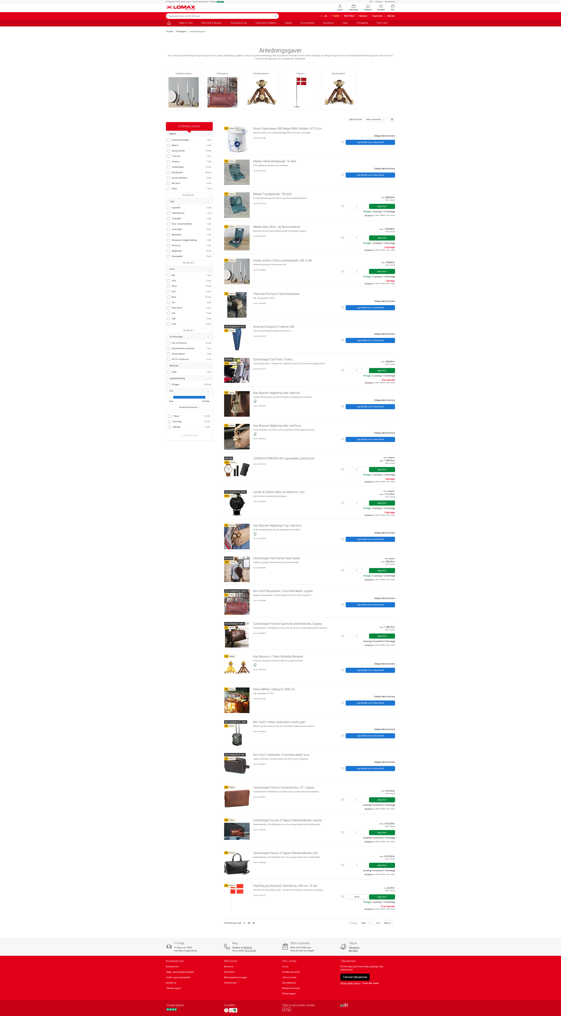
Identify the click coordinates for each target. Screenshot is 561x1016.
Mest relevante (374, 119)
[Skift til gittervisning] (392, 119)
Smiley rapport (289, 993)
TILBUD (335, 16)
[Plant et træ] (233, 1010)
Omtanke (378, 2)
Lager (345, 22)
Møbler (288, 22)
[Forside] (169, 23)
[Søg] (275, 16)
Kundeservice (390, 2)
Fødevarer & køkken (266, 22)
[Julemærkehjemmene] (226, 1010)
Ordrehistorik (230, 983)
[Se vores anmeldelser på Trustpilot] (172, 1009)
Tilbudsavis (354, 947)
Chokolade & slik (238, 22)
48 (253, 923)
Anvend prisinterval (188, 407)
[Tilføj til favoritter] (342, 142)
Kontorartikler (308, 22)
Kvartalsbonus (289, 983)
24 (249, 923)
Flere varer (382, 22)
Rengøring (328, 22)
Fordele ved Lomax (291, 972)
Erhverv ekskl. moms (350, 983)
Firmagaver (362, 22)
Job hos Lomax (289, 977)
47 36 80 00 (246, 947)
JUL (325, 16)
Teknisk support (173, 988)
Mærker (391, 16)
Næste (387, 923)
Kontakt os (171, 983)
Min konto (228, 966)
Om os (285, 966)
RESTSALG (349, 16)
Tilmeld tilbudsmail (355, 977)
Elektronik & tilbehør (211, 22)
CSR (370, 2)
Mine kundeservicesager (235, 977)
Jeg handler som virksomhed (370, 142)
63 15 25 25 (250, 950)
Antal (356, 897)
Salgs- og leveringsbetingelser (180, 972)
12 (244, 923)
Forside (169, 31)
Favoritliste (229, 972)
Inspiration (377, 16)
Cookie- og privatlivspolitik (178, 977)
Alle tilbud (353, 950)
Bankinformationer (291, 988)
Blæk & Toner (186, 22)
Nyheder (363, 16)
